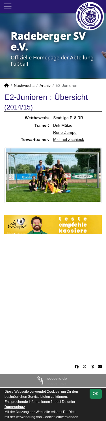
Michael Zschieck (68, 139)
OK (95, 393)
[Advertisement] (53, 299)
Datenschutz (15, 407)
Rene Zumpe (65, 132)
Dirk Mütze (62, 125)
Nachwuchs (24, 85)
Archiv (45, 85)
